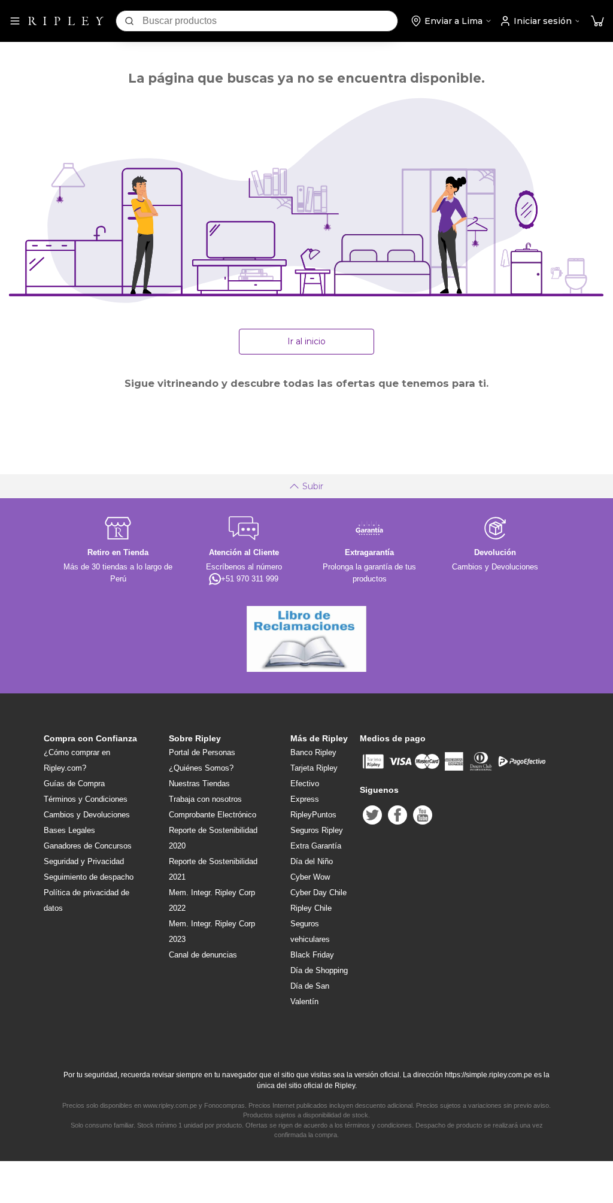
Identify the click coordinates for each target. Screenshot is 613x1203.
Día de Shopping (319, 970)
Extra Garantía (315, 845)
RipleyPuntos (313, 814)
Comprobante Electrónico (212, 814)
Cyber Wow (310, 876)
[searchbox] (269, 21)
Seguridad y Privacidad (84, 861)
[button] (597, 21)
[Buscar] (129, 21)
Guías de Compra (74, 783)
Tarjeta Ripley (314, 767)
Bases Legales (69, 830)
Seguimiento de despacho (88, 876)
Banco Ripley (313, 752)
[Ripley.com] (66, 21)
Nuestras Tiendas (199, 783)
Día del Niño (311, 861)
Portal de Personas (202, 752)
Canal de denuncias (203, 954)
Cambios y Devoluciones (87, 814)
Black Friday (312, 954)
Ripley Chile (311, 908)
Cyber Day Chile (318, 892)
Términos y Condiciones (86, 799)
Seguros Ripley (316, 830)
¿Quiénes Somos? (201, 767)
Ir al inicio (306, 341)
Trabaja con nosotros (205, 799)
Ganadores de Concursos (88, 845)
